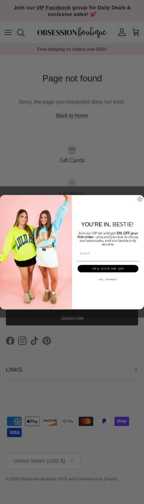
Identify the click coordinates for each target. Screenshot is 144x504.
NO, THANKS (108, 279)
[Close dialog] (140, 199)
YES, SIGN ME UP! (108, 268)
